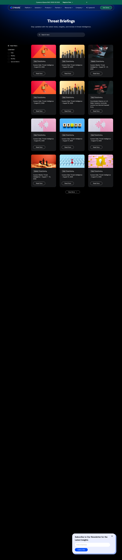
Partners (58, 8)
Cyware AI (91, 8)
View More (71, 192)
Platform (27, 8)
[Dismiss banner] (86, 2)
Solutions (38, 8)
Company (79, 8)
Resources (68, 8)
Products (48, 8)
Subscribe (81, 550)
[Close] (112, 536)
